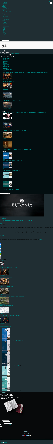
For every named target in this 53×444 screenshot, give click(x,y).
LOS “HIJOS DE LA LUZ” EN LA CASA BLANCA (11, 189)
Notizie (4, 25)
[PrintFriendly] (26, 254)
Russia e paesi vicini (6, 19)
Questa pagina (40, 239)
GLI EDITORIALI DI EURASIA (7, 11)
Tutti (4, 72)
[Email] (26, 258)
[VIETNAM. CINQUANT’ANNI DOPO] (4, 303)
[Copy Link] (26, 256)
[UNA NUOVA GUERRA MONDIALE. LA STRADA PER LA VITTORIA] (7, 128)
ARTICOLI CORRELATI (4, 267)
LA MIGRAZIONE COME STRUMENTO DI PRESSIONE (12, 100)
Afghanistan (3, 260)
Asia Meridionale (5, 16)
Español (4, 159)
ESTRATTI (4, 70)
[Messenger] (26, 244)
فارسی (4, 37)
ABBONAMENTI (5, 10)
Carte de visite (5, 2)
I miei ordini (3, 43)
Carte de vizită (5, 3)
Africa (4, 14)
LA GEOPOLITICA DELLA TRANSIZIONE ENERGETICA (12, 90)
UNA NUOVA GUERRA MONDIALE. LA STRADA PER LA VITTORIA (14, 130)
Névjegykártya (5, 61)
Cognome (1, 421)
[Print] (26, 255)
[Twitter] (26, 246)
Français (4, 30)
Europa (30, 72)
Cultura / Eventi (5, 21)
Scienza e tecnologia (6, 26)
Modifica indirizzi (4, 45)
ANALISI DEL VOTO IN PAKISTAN (6, 324)
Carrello (3, 47)
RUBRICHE (3, 20)
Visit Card (4, 4)
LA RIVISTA (3, 9)
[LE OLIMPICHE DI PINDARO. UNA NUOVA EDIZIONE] (7, 137)
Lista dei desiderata (4, 46)
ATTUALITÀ (3, 13)
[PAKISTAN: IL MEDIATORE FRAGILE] (4, 284)
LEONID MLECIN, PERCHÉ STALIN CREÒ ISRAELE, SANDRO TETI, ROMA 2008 (17, 149)
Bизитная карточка (6, 58)
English (4, 29)
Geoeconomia (5, 23)
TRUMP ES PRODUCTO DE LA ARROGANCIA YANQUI (12, 160)
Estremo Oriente (5, 17)
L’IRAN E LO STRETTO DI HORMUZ (9, 109)
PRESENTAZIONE (6, 64)
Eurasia (1, 223)
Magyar (4, 31)
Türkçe (4, 35)
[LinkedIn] (26, 247)
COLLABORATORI (6, 8)
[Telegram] (26, 251)
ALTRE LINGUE (4, 27)
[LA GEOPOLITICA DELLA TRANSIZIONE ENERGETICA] (7, 88)
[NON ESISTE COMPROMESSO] (7, 118)
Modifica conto (4, 44)
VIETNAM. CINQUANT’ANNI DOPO (6, 305)
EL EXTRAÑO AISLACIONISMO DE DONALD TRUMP (12, 170)
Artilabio (32, 439)
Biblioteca (6, 112)
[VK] (26, 250)
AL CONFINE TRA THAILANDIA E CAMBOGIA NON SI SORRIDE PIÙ (13, 296)
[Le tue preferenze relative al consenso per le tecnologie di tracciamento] (4, 442)
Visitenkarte (4, 5)
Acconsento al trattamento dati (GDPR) (6, 424)
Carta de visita (5, 1)
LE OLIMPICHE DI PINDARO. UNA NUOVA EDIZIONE (12, 140)
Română (4, 34)
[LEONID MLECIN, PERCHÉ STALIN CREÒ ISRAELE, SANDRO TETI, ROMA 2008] (7, 147)
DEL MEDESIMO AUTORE (13, 267)
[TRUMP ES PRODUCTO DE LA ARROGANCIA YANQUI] (7, 158)
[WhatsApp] (26, 248)
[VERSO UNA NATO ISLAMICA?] (4, 274)
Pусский (4, 33)
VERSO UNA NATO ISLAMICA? (8, 81)
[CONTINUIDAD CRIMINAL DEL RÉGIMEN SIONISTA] (7, 177)
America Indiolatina (10, 72)
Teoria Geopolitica (43, 112)
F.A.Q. (2, 48)
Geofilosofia (22, 112)
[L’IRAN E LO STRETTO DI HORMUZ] (7, 107)
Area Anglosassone (16, 72)
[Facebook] (26, 243)
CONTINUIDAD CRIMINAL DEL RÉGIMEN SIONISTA (12, 179)
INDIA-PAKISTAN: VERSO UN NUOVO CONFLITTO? (10, 315)
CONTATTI (3, 38)
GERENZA (5, 7)
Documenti (4, 22)
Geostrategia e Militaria (6, 24)
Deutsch (4, 28)
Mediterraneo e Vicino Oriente (7, 18)
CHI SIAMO (3, 6)
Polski (4, 32)
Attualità (3, 217)
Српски (4, 36)
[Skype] (26, 252)
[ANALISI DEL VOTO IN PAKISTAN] (4, 322)
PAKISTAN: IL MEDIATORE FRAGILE (7, 286)
